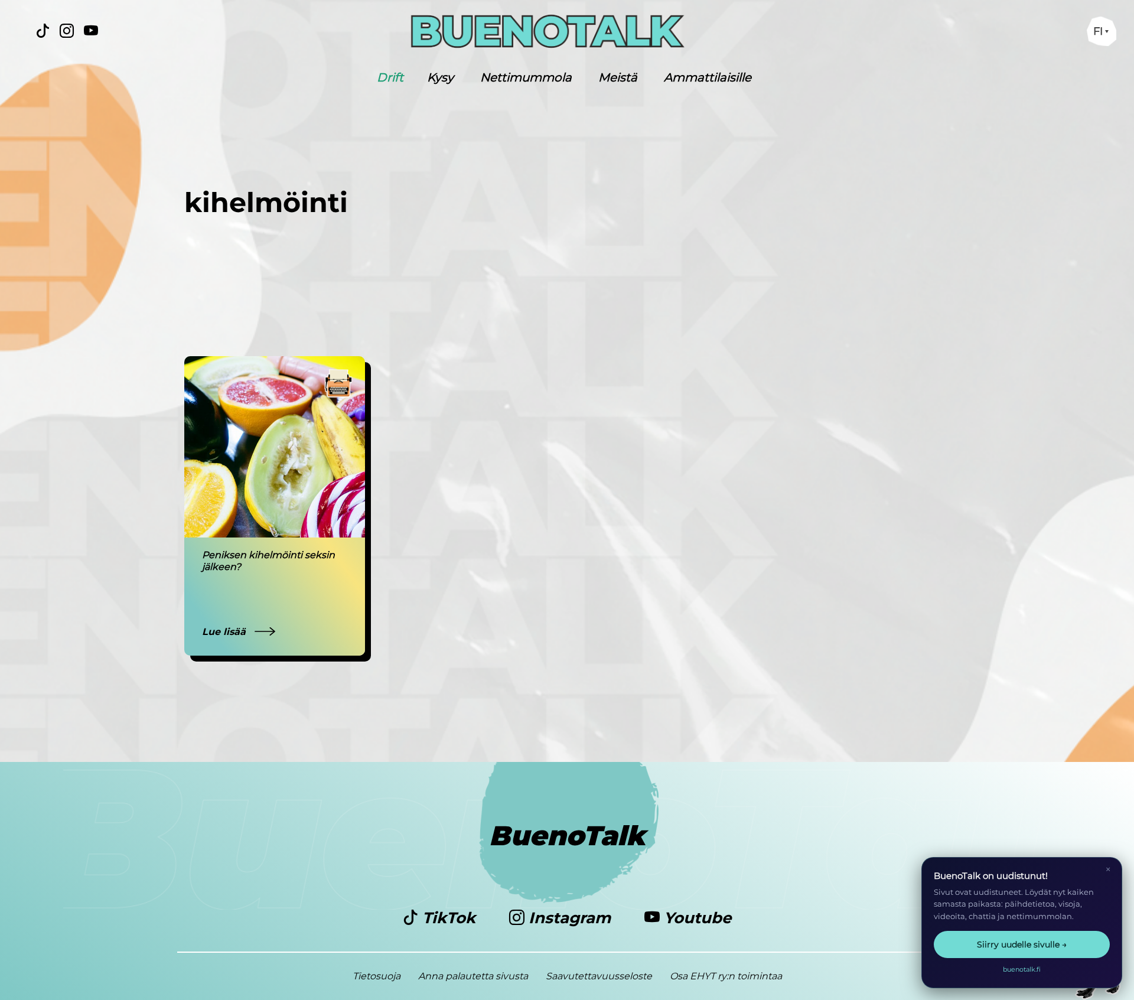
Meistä (617, 77)
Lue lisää (225, 631)
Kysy (440, 77)
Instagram (569, 917)
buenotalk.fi (1022, 969)
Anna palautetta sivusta (473, 976)
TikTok (449, 917)
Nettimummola (526, 77)
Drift (390, 77)
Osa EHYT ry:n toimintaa (726, 976)
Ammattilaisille (707, 77)
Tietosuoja (376, 976)
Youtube (695, 917)
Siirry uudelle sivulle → (1022, 944)
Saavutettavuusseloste (599, 976)
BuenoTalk (567, 835)
